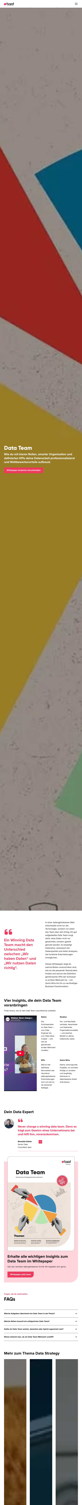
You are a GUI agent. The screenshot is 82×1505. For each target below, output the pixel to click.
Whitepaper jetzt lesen (20, 1274)
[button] (76, 3)
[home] (9, 3)
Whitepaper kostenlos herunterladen (24, 470)
